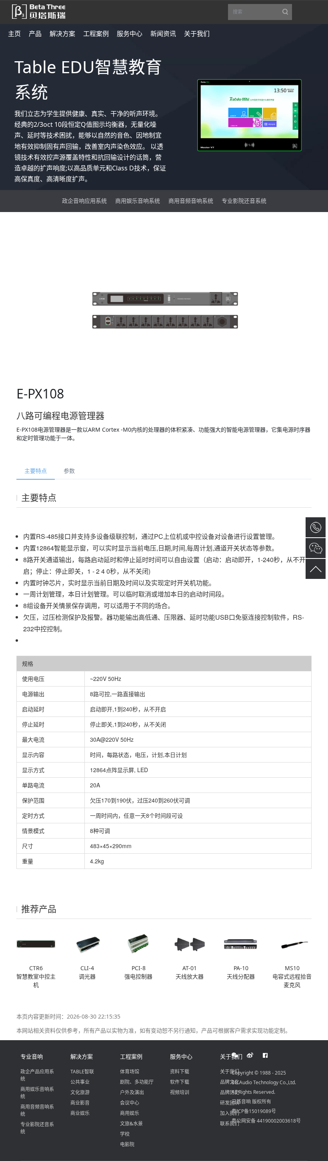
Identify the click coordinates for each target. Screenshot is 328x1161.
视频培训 (179, 1092)
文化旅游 (80, 1092)
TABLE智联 (82, 1071)
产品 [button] (35, 33)
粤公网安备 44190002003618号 (266, 1120)
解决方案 (81, 1056)
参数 (69, 470)
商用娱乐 (129, 1113)
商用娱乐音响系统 (137, 200)
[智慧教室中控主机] (36, 944)
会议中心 (129, 1102)
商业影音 (80, 1102)
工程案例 (131, 1056)
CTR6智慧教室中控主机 (36, 976)
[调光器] (87, 944)
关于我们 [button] (197, 33)
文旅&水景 (131, 1123)
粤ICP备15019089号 (254, 1111)
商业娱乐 (80, 1113)
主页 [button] (14, 33)
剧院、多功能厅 (137, 1082)
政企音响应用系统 (84, 200)
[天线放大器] (189, 944)
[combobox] (260, 12)
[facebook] (269, 1055)
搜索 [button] (262, 14)
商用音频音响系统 (190, 200)
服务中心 (181, 1056)
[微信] (239, 1055)
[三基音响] (38, 11)
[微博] (254, 1055)
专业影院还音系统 (244, 200)
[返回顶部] (316, 569)
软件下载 (179, 1082)
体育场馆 (129, 1071)
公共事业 (80, 1082)
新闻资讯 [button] (163, 33)
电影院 (127, 1144)
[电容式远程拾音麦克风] (292, 944)
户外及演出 (132, 1092)
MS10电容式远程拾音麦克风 (292, 976)
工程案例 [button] (96, 33)
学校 (125, 1134)
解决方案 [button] (62, 33)
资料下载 (179, 1071)
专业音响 (31, 1056)
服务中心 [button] (129, 33)
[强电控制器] (138, 944)
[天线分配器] (240, 944)
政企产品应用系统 (37, 1075)
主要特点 (35, 470)
